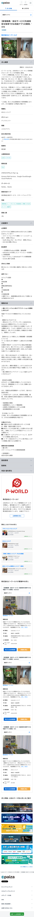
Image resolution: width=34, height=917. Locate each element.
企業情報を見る (17, 516)
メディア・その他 (6, 895)
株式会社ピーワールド (9, 35)
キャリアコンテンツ (6, 887)
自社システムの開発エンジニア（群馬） (13, 566)
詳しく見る (24, 627)
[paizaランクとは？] (30, 15)
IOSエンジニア (6, 541)
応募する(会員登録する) (17, 914)
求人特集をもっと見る (26, 867)
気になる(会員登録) (10, 650)
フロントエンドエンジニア (9, 528)
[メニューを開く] (30, 3)
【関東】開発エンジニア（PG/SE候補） (13, 553)
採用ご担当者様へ (6, 904)
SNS (2, 899)
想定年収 (6, 139)
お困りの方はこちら (6, 908)
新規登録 (25, 4)
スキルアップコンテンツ (8, 891)
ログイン (21, 4)
